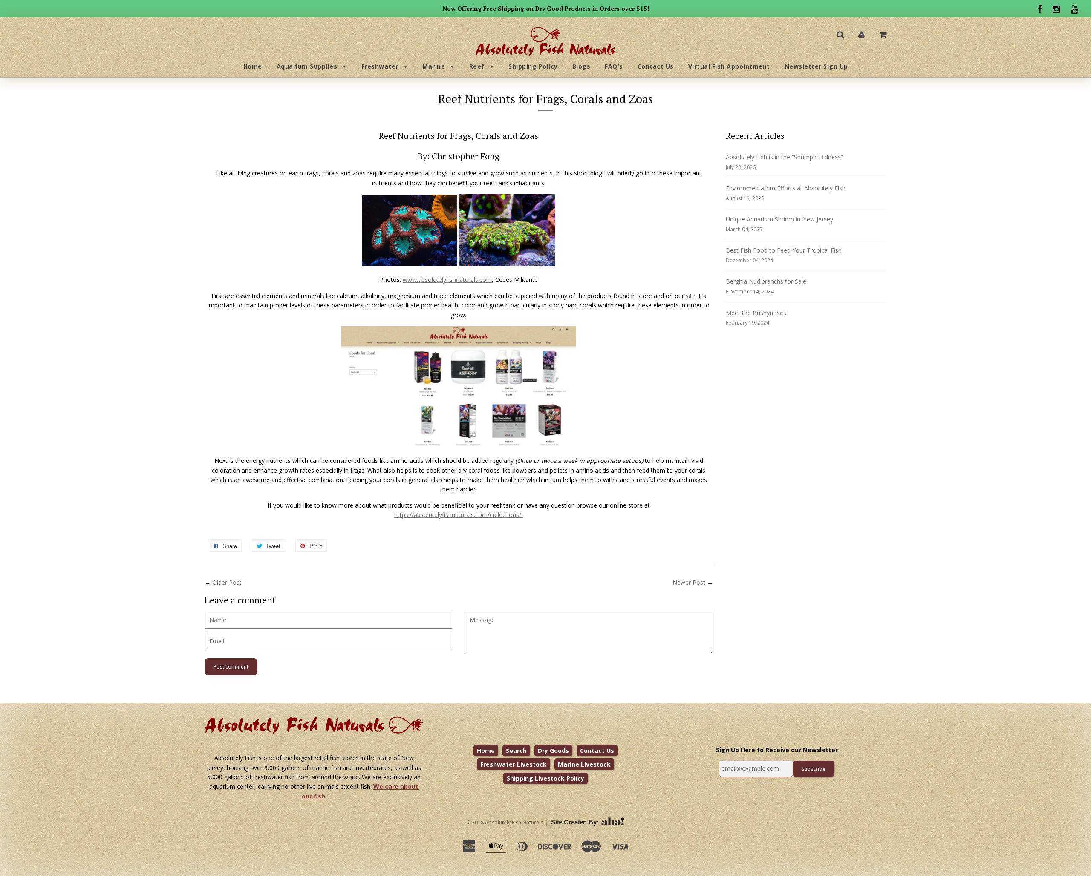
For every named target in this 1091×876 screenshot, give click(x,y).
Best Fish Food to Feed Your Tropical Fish (784, 250)
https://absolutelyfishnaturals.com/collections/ (458, 515)
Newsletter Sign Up (816, 66)
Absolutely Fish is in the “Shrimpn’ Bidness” (784, 157)
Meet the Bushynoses (756, 313)
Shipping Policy (533, 66)
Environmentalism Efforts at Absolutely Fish (786, 188)
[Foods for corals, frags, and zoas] (458, 445)
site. (691, 296)
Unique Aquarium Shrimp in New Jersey (779, 219)
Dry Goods (553, 751)
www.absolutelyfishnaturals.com (447, 280)
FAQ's (614, 66)
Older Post (227, 582)
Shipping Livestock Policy (545, 778)
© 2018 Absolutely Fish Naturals (504, 822)
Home (252, 66)
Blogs (581, 66)
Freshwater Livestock (513, 764)
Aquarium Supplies (308, 66)
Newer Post (688, 582)
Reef (478, 66)
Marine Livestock (584, 764)
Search (516, 751)
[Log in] (861, 34)
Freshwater (381, 66)
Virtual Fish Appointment (729, 66)
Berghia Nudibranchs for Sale (766, 281)
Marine (434, 66)
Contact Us (656, 66)
